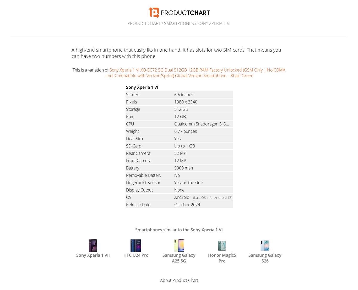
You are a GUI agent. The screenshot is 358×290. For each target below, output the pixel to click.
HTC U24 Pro (136, 255)
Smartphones (179, 23)
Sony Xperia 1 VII (93, 255)
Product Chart (144, 23)
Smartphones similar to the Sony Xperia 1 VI (179, 230)
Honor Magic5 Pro (222, 257)
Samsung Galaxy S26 (264, 257)
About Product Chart (179, 280)
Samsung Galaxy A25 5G (179, 257)
